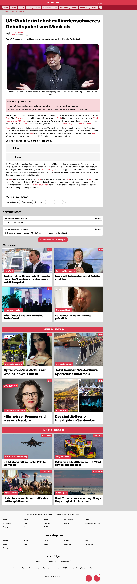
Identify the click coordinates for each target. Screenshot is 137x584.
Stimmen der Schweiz (92, 523)
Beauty (5, 548)
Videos (26, 523)
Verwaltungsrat (41, 185)
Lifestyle (6, 527)
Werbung (16, 568)
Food (5, 544)
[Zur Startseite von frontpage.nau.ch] (53, 2)
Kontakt (37, 568)
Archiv (46, 527)
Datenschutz (47, 568)
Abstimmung (47, 169)
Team (24, 568)
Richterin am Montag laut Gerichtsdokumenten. (74, 124)
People (87, 519)
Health (5, 540)
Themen (26, 527)
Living (26, 540)
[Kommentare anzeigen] (97, 578)
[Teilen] (89, 578)
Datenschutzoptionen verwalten (82, 568)
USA (13, 35)
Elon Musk (20, 118)
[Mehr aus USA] (52, 430)
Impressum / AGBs (61, 568)
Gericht (91, 179)
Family (87, 540)
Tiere (25, 544)
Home (6, 12)
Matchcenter (68, 519)
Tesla (8, 118)
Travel (46, 544)
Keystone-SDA (17, 32)
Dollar (25, 124)
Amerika (20, 12)
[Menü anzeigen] (101, 2)
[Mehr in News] (52, 329)
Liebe (46, 540)
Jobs (30, 568)
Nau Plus (47, 523)
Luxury (66, 540)
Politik (26, 519)
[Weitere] (100, 7)
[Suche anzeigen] (98, 2)
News (13, 12)
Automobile (68, 544)
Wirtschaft (7, 523)
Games (66, 523)
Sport (46, 519)
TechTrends (89, 544)
